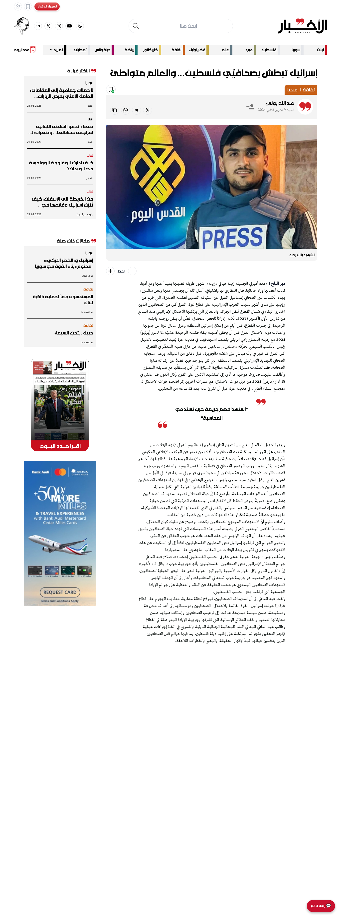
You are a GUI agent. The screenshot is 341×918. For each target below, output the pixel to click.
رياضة (129, 49)
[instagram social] (59, 26)
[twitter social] (48, 26)
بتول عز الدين (85, 214)
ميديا (292, 89)
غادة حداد (87, 312)
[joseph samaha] (24, 26)
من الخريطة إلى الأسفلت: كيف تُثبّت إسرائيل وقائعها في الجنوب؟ (62, 202)
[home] (302, 25)
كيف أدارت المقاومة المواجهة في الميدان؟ (61, 166)
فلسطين (269, 49)
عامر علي (87, 276)
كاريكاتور (150, 49)
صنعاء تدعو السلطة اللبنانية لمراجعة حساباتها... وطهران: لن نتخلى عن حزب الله (60, 129)
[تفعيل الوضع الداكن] (80, 26)
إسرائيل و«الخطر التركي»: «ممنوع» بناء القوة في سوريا (64, 263)
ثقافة (176, 49)
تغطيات (80, 49)
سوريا (296, 49)
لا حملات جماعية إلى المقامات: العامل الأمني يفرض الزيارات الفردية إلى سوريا (61, 93)
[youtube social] (69, 26)
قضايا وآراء (197, 49)
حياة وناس (102, 49)
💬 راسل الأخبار (321, 906)
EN (37, 25)
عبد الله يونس (280, 103)
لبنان (320, 49)
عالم (225, 49)
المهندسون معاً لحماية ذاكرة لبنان (63, 300)
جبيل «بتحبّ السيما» (74, 333)
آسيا (90, 118)
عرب (249, 49)
